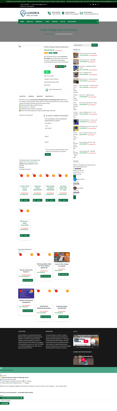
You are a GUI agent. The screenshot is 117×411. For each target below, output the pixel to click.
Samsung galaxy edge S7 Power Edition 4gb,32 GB (44, 265)
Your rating (48, 123)
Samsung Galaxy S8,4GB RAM (37, 188)
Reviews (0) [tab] (31, 96)
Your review (48, 128)
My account (72, 21)
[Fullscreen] (97, 347)
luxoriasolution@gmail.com (39, 4)
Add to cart (61, 66)
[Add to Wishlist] (65, 66)
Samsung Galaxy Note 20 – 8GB (63, 188)
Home (22, 21)
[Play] (75, 347)
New (49, 85)
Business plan (51, 82)
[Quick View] (25, 198)
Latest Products (54, 79)
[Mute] (95, 347)
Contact (55, 21)
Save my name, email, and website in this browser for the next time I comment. (57, 150)
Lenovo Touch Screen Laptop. (24, 188)
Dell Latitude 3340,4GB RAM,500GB (50, 188)
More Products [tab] (49, 96)
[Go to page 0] (74, 198)
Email (47, 142)
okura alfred (80, 188)
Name (47, 136)
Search (94, 45)
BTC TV (63, 21)
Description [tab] (22, 96)
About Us (30, 21)
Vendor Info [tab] (40, 96)
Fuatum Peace (81, 179)
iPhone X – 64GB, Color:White (25, 223)
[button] (47, 72)
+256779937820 (24, 4)
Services (38, 21)
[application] (86, 341)
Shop (47, 21)
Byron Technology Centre (30, 162)
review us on (76, 174)
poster (57, 82)
